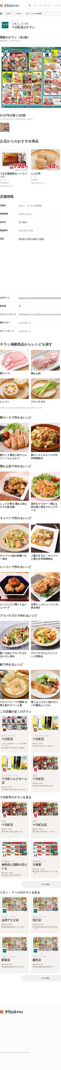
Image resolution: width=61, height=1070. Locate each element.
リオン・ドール (20, 23)
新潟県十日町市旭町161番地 (31, 239)
